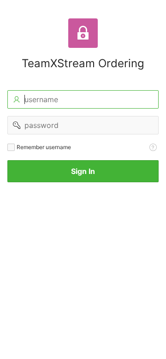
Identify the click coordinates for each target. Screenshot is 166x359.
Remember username (44, 147)
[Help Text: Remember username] (153, 147)
